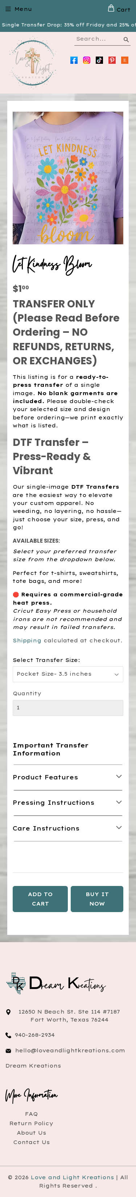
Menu (23, 9)
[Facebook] (74, 60)
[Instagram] (86, 60)
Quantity (27, 693)
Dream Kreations (33, 1066)
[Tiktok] (99, 60)
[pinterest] (112, 60)
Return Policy (31, 1123)
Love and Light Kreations (72, 1177)
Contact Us (31, 1142)
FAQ (31, 1114)
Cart (122, 10)
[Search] (126, 41)
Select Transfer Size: (46, 660)
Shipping (27, 640)
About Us (31, 1133)
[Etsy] (124, 60)
